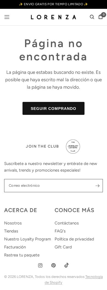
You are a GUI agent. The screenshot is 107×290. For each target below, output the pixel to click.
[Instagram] (40, 265)
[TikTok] (67, 265)
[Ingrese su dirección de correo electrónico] (97, 185)
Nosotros (13, 223)
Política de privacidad (74, 239)
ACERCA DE (20, 210)
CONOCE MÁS (74, 210)
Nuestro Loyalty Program (27, 239)
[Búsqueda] (92, 17)
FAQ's (60, 231)
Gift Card (63, 247)
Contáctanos (67, 223)
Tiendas (11, 231)
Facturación (15, 247)
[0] (99, 17)
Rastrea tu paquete (22, 255)
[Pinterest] (53, 265)
